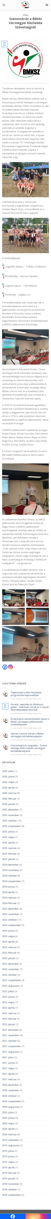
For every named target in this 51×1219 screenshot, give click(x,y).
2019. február (9, 1172)
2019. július (8, 1151)
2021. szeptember (11, 1046)
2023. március (9, 947)
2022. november (10, 969)
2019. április (8, 1167)
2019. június (8, 1156)
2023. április (8, 941)
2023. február (9, 952)
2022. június (8, 996)
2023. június (8, 930)
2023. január (8, 958)
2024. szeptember (11, 881)
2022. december (10, 963)
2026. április (8, 787)
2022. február (9, 1018)
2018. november (10, 1183)
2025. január (8, 859)
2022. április (8, 1007)
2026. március (9, 793)
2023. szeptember (11, 925)
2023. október (9, 919)
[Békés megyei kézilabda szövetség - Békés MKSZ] (25, 5)
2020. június (8, 1117)
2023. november (10, 914)
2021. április (8, 1073)
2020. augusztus (10, 1106)
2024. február (9, 903)
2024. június (8, 886)
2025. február (9, 853)
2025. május (8, 837)
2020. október (9, 1095)
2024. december (10, 864)
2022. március (9, 1013)
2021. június (8, 1062)
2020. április (8, 1128)
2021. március (9, 1079)
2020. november (10, 1090)
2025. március (9, 848)
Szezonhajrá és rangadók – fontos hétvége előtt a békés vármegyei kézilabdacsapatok (29, 748)
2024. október (9, 875)
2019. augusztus (10, 1145)
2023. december (10, 908)
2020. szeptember (11, 1101)
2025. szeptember (11, 826)
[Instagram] (10, 667)
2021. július (8, 1057)
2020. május (8, 1123)
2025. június (8, 831)
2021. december (10, 1029)
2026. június (8, 776)
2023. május (8, 936)
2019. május (8, 1162)
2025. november (10, 815)
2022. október (9, 974)
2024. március (9, 897)
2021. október (9, 1040)
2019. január (8, 1178)
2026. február (9, 798)
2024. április (8, 892)
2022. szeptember (11, 980)
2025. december (10, 809)
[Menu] (4, 4)
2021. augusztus (10, 1051)
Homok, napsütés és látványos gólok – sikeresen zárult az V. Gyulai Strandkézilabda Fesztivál (30, 707)
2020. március (9, 1134)
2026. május (8, 782)
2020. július (8, 1112)
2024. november (10, 870)
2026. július (8, 771)
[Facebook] (4, 667)
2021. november (10, 1035)
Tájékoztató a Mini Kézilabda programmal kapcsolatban (26, 694)
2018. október (9, 1189)
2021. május (8, 1068)
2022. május (8, 1002)
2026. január (8, 804)
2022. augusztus (10, 985)
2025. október (9, 820)
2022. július (8, 991)
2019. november (10, 1140)
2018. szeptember (11, 1194)
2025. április (8, 842)
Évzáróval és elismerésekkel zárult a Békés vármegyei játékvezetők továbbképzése (30, 722)
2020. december (10, 1084)
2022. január (8, 1024)
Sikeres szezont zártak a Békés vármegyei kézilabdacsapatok (27, 735)
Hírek (25, 15)
